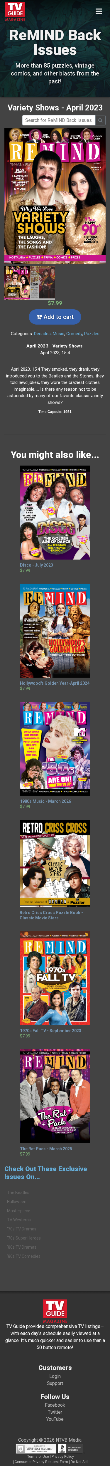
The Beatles (18, 1192)
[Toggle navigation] (99, 11)
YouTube (55, 1419)
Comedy (74, 333)
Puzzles (91, 333)
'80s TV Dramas (21, 1247)
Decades (42, 333)
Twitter (55, 1412)
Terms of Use (38, 1457)
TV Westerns (19, 1220)
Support (55, 1383)
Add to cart (58, 316)
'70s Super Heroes (24, 1238)
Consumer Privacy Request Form (41, 1462)
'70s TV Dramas (21, 1229)
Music (58, 333)
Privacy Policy (63, 1457)
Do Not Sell (79, 1462)
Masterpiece (18, 1210)
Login (55, 1376)
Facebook (55, 1405)
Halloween (16, 1201)
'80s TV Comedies (23, 1256)
